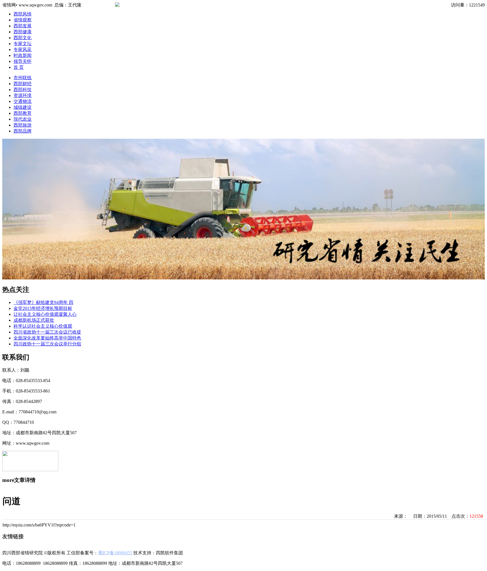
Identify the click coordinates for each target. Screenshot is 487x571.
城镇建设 (23, 107)
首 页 (19, 67)
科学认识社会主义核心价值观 (43, 326)
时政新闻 (23, 55)
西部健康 (23, 31)
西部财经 (23, 83)
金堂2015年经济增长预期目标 (43, 308)
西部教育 (23, 113)
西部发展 (23, 25)
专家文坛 (23, 43)
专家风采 (23, 49)
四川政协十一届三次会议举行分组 (47, 343)
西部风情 (23, 14)
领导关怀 (23, 61)
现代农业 (23, 119)
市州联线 (23, 77)
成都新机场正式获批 (34, 320)
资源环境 (23, 95)
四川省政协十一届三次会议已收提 (47, 332)
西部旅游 (23, 125)
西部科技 (23, 89)
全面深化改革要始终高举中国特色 (47, 338)
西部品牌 (23, 131)
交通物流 (23, 101)
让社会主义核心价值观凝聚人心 (45, 314)
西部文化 (23, 37)
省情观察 (23, 19)
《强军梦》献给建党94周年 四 (43, 302)
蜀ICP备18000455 (115, 552)
